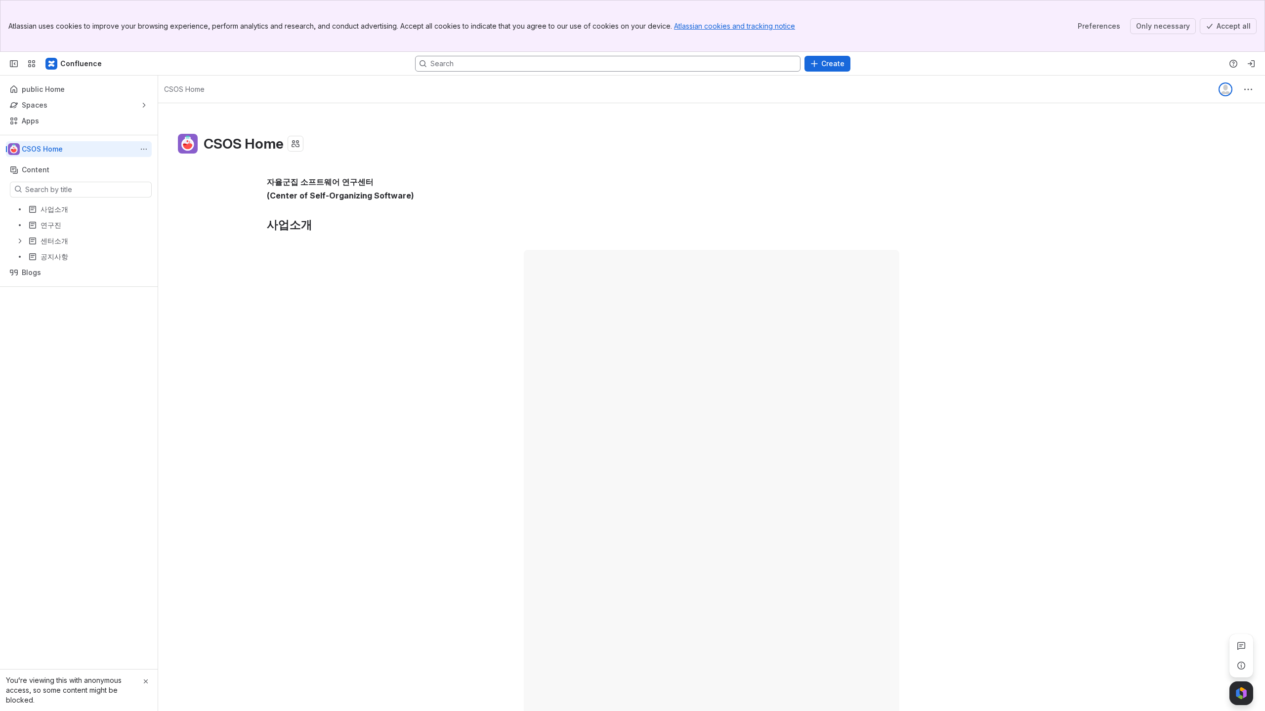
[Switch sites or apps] (32, 64)
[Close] (146, 681)
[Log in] (1251, 64)
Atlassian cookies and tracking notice (734, 26)
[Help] (1233, 64)
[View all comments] (1241, 646)
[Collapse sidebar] (14, 64)
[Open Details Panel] (1241, 665)
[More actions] (144, 149)
